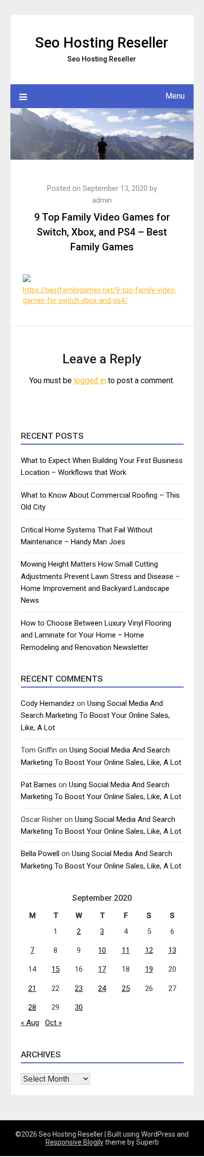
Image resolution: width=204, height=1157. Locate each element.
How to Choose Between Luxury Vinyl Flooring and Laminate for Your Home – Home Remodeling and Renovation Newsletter (96, 635)
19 (149, 969)
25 (126, 988)
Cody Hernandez (48, 703)
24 (102, 988)
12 (149, 950)
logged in (90, 380)
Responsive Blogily (74, 1142)
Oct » (53, 1022)
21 (32, 988)
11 (126, 950)
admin (102, 200)
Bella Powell (40, 853)
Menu (175, 96)
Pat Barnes (38, 784)
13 (172, 950)
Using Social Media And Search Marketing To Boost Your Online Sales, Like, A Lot (95, 715)
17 (102, 969)
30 (79, 1007)
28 (32, 1007)
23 (79, 988)
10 (102, 950)
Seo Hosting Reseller (101, 42)
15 (55, 969)
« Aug (30, 1022)
